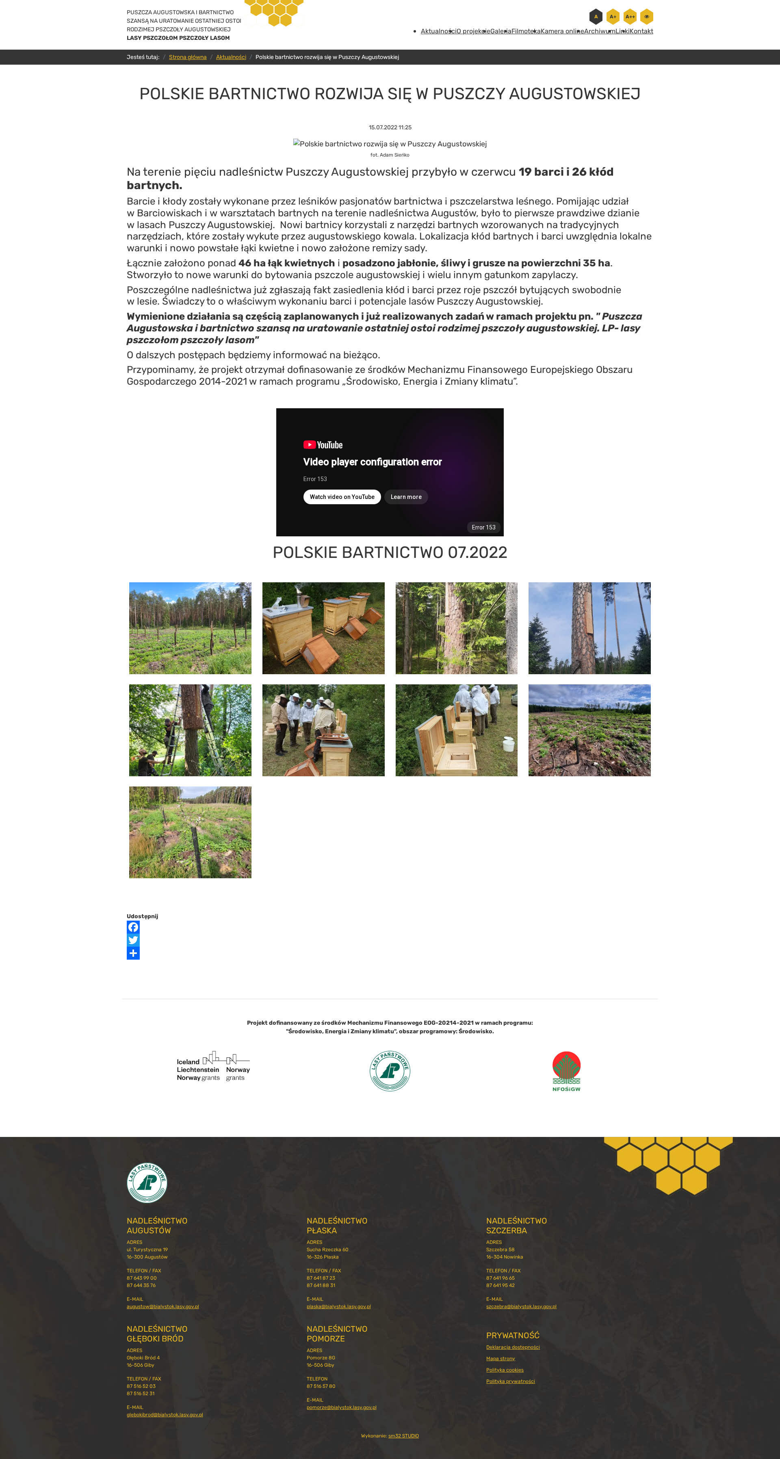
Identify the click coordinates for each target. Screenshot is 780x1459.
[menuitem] (439, 31)
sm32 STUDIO (403, 1436)
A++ (630, 17)
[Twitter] (390, 940)
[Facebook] (390, 927)
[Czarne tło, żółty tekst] (646, 17)
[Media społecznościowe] (390, 953)
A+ (613, 17)
